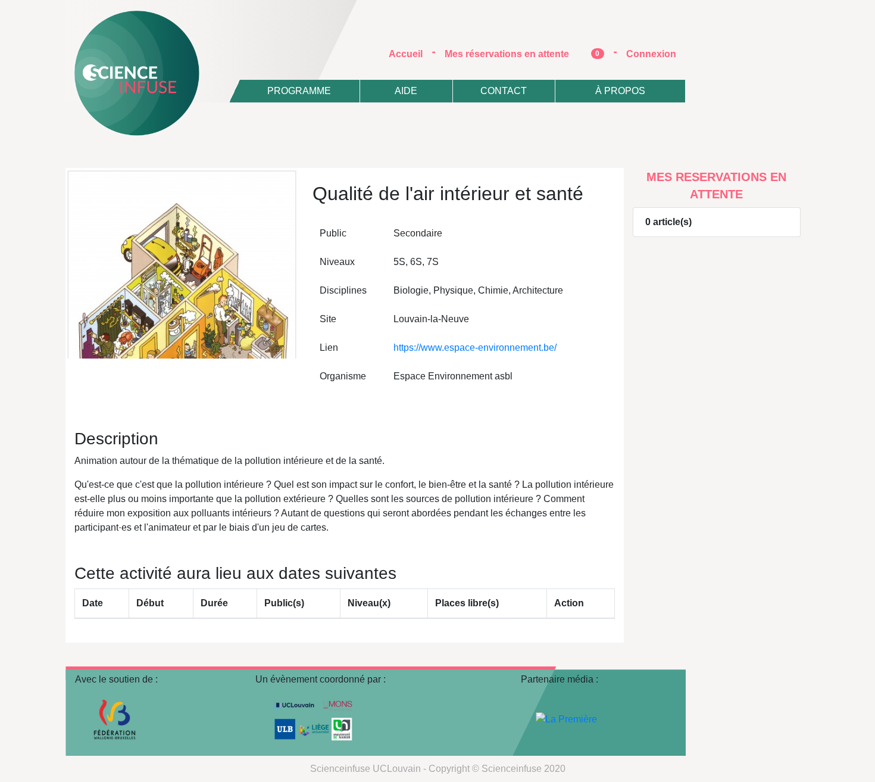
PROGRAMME (299, 91)
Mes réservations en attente (522, 54)
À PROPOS (620, 91)
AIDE (406, 91)
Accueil (410, 53)
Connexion (651, 54)
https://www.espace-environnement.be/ (475, 347)
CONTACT (503, 91)
